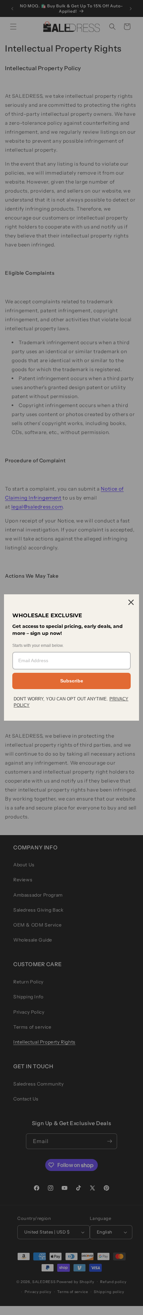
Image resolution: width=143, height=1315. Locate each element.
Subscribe (71, 680)
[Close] (131, 602)
